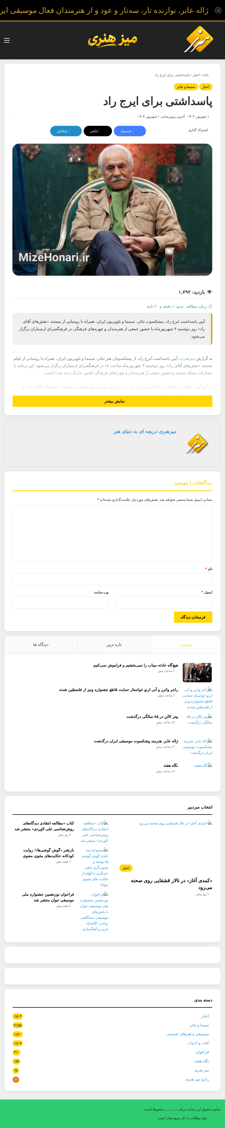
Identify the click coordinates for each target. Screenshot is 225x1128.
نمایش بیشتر (114, 401)
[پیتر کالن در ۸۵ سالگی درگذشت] (197, 724)
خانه (206, 75)
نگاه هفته (171, 765)
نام (208, 569)
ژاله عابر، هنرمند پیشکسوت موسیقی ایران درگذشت (136, 741)
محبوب (185, 644)
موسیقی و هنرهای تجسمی (188, 1034)
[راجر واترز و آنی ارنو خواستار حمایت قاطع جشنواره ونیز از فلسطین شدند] (197, 698)
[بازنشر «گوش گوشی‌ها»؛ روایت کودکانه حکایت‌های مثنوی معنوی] (93, 867)
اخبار (196, 75)
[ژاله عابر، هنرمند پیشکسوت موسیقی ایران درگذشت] (197, 748)
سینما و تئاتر (186, 87)
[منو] (7, 42)
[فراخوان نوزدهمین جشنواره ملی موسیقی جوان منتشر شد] (93, 911)
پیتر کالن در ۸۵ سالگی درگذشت (152, 717)
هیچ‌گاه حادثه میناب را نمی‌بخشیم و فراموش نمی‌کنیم (135, 665)
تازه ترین (114, 644)
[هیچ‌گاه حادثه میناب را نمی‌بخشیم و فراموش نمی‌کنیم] (197, 672)
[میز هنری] (198, 40)
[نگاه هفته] (197, 773)
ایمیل (206, 592)
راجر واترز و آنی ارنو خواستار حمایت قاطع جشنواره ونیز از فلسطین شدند (118, 690)
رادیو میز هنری (197, 1079)
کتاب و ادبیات (198, 1043)
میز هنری (201, 1070)
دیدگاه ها (41, 644)
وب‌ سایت (101, 592)
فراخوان (202, 1052)
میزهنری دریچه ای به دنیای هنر (145, 431)
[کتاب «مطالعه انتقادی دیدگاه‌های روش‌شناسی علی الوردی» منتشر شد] (93, 831)
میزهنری (187, 358)
